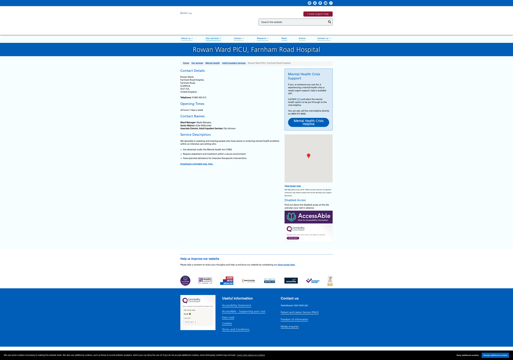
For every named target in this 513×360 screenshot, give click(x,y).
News (284, 38)
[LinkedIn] (320, 3)
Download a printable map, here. (196, 164)
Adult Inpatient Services (234, 63)
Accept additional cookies (494, 355)
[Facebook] (309, 3)
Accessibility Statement (236, 305)
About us (186, 38)
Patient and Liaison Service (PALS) (300, 312)
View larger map (293, 186)
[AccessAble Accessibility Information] (309, 217)
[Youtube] (325, 3)
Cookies (227, 323)
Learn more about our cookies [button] (251, 355)
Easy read (228, 317)
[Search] (330, 22)
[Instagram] (331, 3)
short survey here (286, 264)
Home (186, 63)
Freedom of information (294, 319)
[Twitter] (315, 3)
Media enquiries (290, 326)
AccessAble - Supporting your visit (243, 311)
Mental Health (212, 63)
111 (299, 99)
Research (261, 38)
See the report (293, 238)
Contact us (322, 38)
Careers (238, 38)
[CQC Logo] (296, 231)
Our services (212, 38)
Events (302, 38)
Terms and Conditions (236, 329)
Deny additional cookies (467, 355)
